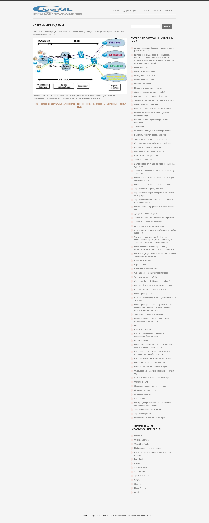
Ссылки (137, 484)
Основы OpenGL (141, 440)
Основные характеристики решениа (150, 386)
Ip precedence (140, 265)
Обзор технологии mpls (144, 71)
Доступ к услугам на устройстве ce (149, 226)
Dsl (36, 104)
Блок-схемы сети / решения (146, 156)
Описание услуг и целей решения (149, 151)
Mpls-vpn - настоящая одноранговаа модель (153, 109)
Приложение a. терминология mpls (149, 418)
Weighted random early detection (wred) (151, 273)
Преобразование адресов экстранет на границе (155, 185)
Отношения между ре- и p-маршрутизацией (153, 131)
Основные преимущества (145, 390)
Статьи (146, 11)
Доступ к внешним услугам (145, 214)
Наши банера (140, 488)
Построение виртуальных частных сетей (57, 104)
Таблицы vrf (139, 127)
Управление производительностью (149, 409)
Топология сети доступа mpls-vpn (148, 314)
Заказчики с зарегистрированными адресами (154, 218)
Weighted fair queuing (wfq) (145, 277)
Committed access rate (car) (146, 269)
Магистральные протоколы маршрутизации (153, 358)
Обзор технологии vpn (144, 80)
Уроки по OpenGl (141, 476)
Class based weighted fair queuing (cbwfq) (152, 281)
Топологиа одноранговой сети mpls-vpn (151, 139)
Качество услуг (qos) (143, 260)
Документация (129, 11)
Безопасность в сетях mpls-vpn (147, 147)
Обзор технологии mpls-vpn (146, 104)
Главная (115, 11)
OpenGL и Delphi (141, 444)
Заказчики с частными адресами (148, 222)
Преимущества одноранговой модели (150, 96)
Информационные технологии (147, 448)
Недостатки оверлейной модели (148, 88)
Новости (157, 11)
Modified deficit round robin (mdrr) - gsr (150, 289)
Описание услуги (141, 382)
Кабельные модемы (143, 329)
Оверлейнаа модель (143, 84)
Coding (137, 463)
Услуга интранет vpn (143, 160)
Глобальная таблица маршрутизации (150, 367)
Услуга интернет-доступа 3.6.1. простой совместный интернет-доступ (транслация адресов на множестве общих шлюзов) (153, 240)
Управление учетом (142, 414)
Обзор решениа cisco (143, 67)
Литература (139, 472)
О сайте (168, 11)
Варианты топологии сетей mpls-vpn (150, 135)
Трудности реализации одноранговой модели (154, 100)
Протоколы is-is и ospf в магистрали (149, 363)
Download (138, 459)
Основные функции (142, 394)
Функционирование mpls (145, 76)
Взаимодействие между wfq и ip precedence (153, 285)
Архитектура (139, 398)
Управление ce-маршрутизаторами (149, 189)
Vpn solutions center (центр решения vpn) (152, 378)
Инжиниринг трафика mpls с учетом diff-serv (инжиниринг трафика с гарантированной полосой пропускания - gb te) (153, 307)
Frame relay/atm (141, 340)
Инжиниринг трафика (143, 294)
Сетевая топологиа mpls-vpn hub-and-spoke (153, 143)
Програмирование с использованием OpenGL (131, 515)
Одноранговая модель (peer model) (149, 92)
